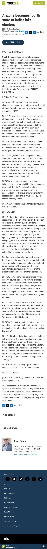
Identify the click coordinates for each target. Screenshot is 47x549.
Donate (40, 3)
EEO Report (8, 498)
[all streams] (44, 546)
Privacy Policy (9, 516)
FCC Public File (9, 502)
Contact (7, 488)
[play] (3, 546)
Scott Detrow (19, 31)
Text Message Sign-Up (12, 526)
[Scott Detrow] (7, 444)
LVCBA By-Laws (9, 512)
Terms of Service (10, 521)
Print (42, 32)
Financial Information (11, 507)
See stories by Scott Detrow (25, 454)
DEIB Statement (9, 493)
